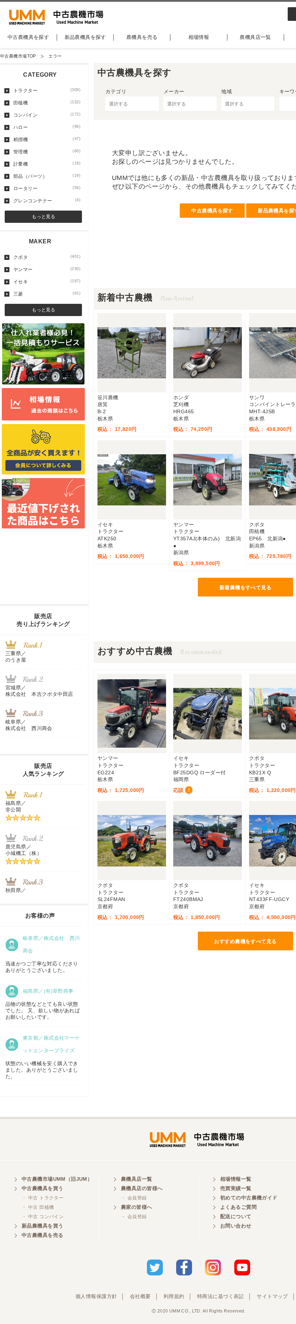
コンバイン (46, 115)
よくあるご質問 (238, 1207)
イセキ (46, 281)
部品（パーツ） (46, 176)
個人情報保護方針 (96, 1296)
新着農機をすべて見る (245, 587)
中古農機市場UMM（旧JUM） (57, 1179)
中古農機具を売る (42, 1235)
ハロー (46, 127)
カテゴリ (115, 91)
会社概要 (140, 1296)
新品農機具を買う (42, 1226)
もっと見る (43, 216)
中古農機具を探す (28, 37)
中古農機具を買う (42, 1188)
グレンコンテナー (46, 200)
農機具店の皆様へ (141, 1188)
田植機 (46, 102)
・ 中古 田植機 (38, 1207)
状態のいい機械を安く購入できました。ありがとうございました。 (41, 1069)
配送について (236, 1216)
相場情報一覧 (236, 1179)
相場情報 (198, 37)
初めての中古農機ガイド (249, 1198)
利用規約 (174, 1296)
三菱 (46, 294)
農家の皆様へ (136, 1207)
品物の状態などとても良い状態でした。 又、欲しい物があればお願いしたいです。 (42, 1010)
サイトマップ (272, 1296)
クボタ (46, 257)
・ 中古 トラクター (43, 1198)
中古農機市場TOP (18, 56)
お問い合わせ (236, 1226)
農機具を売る (142, 37)
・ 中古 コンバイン (43, 1216)
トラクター (46, 90)
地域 (226, 91)
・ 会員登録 (134, 1198)
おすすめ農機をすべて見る (245, 941)
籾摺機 (46, 139)
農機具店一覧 (255, 37)
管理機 (46, 151)
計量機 (46, 164)
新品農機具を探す (85, 37)
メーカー (174, 91)
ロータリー (46, 188)
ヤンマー (46, 269)
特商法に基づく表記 (220, 1296)
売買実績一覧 (236, 1188)
